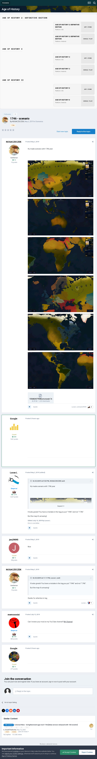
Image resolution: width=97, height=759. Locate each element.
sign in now (53, 682)
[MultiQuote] (29, 407)
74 (15, 667)
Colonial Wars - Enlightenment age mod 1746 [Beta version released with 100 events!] (46, 725)
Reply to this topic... (24, 691)
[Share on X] (3, 710)
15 (15, 558)
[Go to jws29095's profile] (14, 548)
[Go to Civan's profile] (91, 726)
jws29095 (83, 407)
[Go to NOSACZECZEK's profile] (5, 120)
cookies (16, 751)
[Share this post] (92, 142)
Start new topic (62, 131)
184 (14, 637)
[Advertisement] (55, 440)
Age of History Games (9, 756)
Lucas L (74, 407)
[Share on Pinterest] (18, 710)
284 (14, 437)
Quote (35, 407)
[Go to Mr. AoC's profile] (14, 427)
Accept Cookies (70, 752)
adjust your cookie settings (14, 754)
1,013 (15, 494)
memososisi (14, 614)
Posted (32, 142)
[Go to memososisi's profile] (14, 623)
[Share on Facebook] (7, 710)
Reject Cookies (87, 752)
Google (13, 418)
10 (15, 160)
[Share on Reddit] (10, 710)
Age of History (11, 9)
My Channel (68, 622)
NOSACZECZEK (18, 121)
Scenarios (39, 121)
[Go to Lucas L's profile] (14, 481)
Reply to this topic (83, 131)
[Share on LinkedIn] (14, 710)
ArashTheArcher (10, 730)
